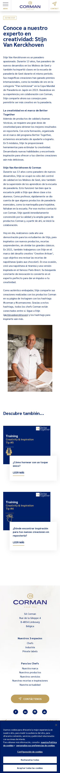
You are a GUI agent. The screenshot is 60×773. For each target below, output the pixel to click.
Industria (30, 647)
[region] (30, 747)
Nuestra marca (30, 668)
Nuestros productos (30, 672)
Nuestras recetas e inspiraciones (30, 680)
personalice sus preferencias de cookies (35, 745)
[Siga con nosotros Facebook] (15, 711)
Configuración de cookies (30, 751)
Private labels (30, 651)
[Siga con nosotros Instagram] (34, 711)
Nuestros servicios (30, 676)
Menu (5, 8)
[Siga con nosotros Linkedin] (25, 711)
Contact (55, 8)
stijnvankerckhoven (17, 314)
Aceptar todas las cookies (30, 768)
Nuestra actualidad (30, 684)
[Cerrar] (56, 725)
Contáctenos (32, 699)
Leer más (18, 472)
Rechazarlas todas (30, 759)
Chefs (30, 643)
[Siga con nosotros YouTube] (44, 711)
